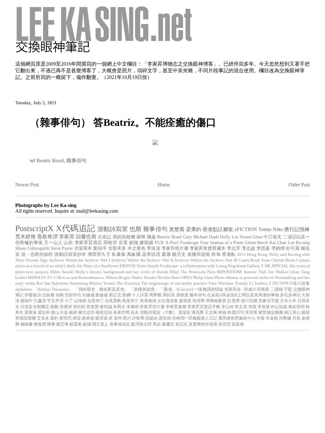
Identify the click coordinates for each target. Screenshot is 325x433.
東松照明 (296, 307)
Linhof (21, 277)
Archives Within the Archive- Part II (142, 260)
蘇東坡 (88, 318)
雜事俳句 (76, 160)
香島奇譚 (47, 236)
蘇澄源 (101, 318)
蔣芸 (77, 318)
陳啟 (151, 236)
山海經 (80, 301)
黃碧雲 (224, 324)
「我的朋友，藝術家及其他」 (101, 289)
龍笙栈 (238, 324)
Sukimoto (60, 283)
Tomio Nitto (270, 229)
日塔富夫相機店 (34, 307)
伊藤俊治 (32, 295)
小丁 (69, 301)
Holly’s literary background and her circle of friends (122, 272)
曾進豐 (92, 307)
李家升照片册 (175, 248)
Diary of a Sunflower (101, 266)
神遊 (222, 312)
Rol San (43, 283)
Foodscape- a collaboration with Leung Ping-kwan (203, 266)
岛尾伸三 (95, 301)
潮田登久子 (99, 254)
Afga (43, 260)
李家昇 (67, 236)
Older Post (299, 184)
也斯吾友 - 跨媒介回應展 (246, 289)
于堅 (288, 289)
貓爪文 (179, 254)
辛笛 (260, 318)
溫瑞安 (184, 312)
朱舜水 (119, 307)
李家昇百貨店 (88, 242)
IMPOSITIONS (229, 272)
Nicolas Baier (169, 277)
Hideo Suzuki (62, 272)
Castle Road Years (254, 260)
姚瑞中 (26, 301)
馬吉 (157, 324)
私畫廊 (118, 254)
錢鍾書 (26, 324)
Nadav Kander (144, 277)
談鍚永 (151, 318)
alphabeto (23, 289)
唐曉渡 (182, 295)
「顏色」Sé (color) (176, 289)
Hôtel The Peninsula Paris (192, 272)
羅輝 (140, 236)
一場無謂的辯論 (208, 289)
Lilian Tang (299, 272)
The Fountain (128, 283)
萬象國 (134, 254)
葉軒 (54, 318)
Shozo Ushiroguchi (32, 248)
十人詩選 (140, 295)
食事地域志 (119, 324)
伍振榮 (48, 295)
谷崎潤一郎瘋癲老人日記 (194, 318)
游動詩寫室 (112, 229)
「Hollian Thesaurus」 (53, 289)
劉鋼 (127, 295)
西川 (127, 318)
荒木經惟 (25, 236)
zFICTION (246, 229)
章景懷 (251, 312)
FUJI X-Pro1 (166, 242)
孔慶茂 (40, 301)
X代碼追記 (75, 228)
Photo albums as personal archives (244, 277)
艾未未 (43, 318)
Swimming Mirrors (86, 283)
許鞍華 (138, 318)
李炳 (252, 307)
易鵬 (54, 307)
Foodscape (189, 242)
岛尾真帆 (113, 301)
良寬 (123, 242)
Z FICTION (279, 283)
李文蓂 (241, 307)
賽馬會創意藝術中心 (236, 318)
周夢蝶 (155, 295)
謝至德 (165, 318)
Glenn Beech (256, 242)
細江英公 (292, 312)
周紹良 (168, 295)
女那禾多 (117, 248)
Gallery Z (255, 266)
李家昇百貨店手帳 (203, 307)
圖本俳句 (197, 295)
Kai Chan (277, 242)
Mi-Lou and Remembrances (81, 277)
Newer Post (27, 184)
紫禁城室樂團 (270, 312)
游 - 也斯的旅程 (37, 254)
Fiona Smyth (148, 266)
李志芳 (233, 248)
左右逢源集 (167, 301)
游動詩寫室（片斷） (158, 312)
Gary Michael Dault (201, 236)
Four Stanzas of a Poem (222, 242)
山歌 (68, 242)
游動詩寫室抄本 (70, 254)
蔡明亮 (65, 318)
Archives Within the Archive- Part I (79, 260)
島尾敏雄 (148, 301)
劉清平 (100, 248)
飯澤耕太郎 (141, 324)
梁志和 (44, 312)
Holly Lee (229, 236)
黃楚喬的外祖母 (203, 324)
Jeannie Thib (255, 272)
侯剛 (60, 295)
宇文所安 (55, 301)
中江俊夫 (272, 236)
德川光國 (249, 301)
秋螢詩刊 (235, 312)
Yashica (261, 283)
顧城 (87, 324)
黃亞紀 (181, 324)
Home (163, 184)
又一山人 (53, 242)
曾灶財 (79, 307)
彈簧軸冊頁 (216, 301)
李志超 (248, 248)
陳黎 (51, 324)
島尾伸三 (130, 301)
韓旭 (216, 254)
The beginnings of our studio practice (174, 283)
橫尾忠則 (104, 312)
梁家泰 (30, 312)
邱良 (296, 318)
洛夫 (134, 312)
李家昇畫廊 (176, 307)
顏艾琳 (62, 324)
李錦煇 (278, 248)
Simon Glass (251, 236)
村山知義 (279, 307)
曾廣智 (66, 307)
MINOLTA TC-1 (42, 277)
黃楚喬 (176, 229)
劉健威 (102, 295)
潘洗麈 (197, 312)
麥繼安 (168, 324)
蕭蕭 (166, 254)
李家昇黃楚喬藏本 (208, 248)
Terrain (109, 283)
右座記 (104, 236)
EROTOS (128, 266)
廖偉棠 (185, 301)
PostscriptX (34, 228)
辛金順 (272, 318)
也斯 (135, 229)
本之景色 (137, 248)
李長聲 (263, 307)
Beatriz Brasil (50, 160)
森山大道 (59, 312)
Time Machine (221, 283)
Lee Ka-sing (299, 242)
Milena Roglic (118, 277)
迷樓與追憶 (198, 254)
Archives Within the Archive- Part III (205, 260)
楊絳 (73, 312)
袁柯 (118, 318)
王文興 (211, 312)
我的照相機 (124, 236)
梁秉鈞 (193, 229)
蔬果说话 (151, 254)
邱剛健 (285, 318)
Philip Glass (203, 277)
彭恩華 (233, 301)
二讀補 (276, 289)
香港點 (228, 254)
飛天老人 (100, 324)
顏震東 (76, 324)
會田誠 (106, 307)
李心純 (227, 307)
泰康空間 (121, 312)
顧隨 (133, 242)
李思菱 (263, 248)
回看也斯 (86, 236)
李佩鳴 (132, 307)
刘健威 (88, 295)
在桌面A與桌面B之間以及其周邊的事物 (243, 295)
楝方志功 (86, 312)
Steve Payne (62, 248)
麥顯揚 (146, 242)
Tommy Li (244, 283)
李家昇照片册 (152, 307)
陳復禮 (40, 324)
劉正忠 (115, 295)
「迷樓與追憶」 (144, 289)
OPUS (187, 277)
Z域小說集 (299, 283)
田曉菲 (110, 242)
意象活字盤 (268, 301)
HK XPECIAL (277, 266)
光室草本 (83, 248)
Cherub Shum (283, 260)
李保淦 (153, 248)
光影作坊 (73, 295)
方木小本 (288, 301)
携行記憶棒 (297, 229)
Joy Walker (278, 272)
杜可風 (292, 248)
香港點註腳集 (217, 229)
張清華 (198, 301)
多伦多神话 (290, 295)
